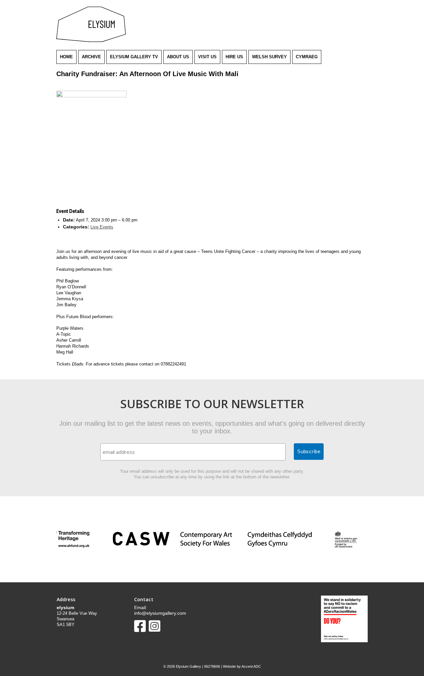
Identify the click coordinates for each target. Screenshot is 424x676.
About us (178, 56)
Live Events (101, 226)
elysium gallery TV (134, 56)
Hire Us (234, 56)
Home (66, 56)
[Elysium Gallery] (91, 40)
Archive (91, 56)
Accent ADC (251, 666)
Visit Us (207, 56)
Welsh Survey (269, 56)
